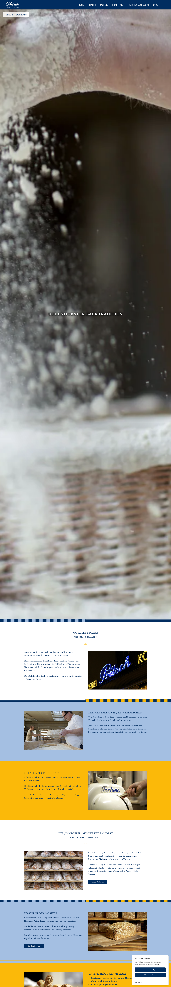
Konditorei (118, 4)
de (157, 4)
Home (81, 4)
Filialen (92, 4)
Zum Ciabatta (98, 882)
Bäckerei (104, 4)
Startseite (9, 14)
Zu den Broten (34, 946)
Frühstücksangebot (138, 4)
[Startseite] (12, 5)
